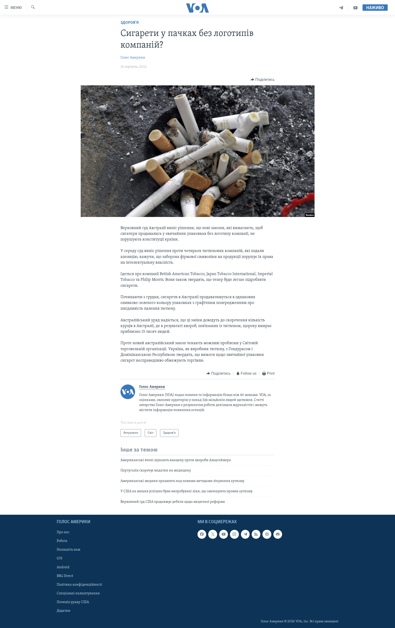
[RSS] (256, 534)
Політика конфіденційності (79, 585)
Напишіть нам (68, 550)
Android (63, 567)
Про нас (63, 532)
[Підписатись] (277, 534)
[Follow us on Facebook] (202, 534)
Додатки (63, 611)
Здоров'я (129, 23)
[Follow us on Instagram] (234, 534)
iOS (59, 558)
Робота (62, 541)
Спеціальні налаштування (78, 593)
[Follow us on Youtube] (223, 534)
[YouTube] (355, 7)
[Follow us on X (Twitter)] (212, 534)
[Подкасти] (266, 534)
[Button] (263, 80)
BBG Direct (65, 576)
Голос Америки (132, 58)
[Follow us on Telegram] (245, 534)
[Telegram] (341, 7)
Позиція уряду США (73, 602)
